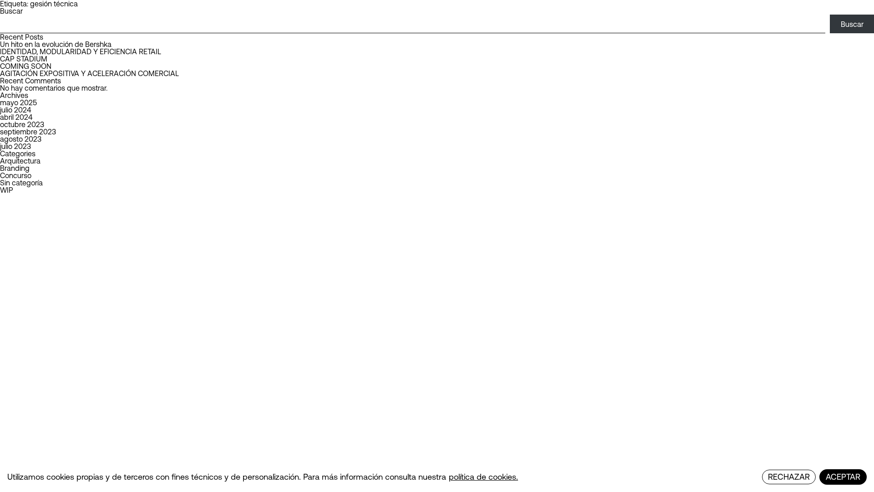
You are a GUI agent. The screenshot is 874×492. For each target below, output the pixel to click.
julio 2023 (15, 146)
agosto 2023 (20, 139)
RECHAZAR (789, 477)
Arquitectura (20, 161)
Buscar (11, 11)
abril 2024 (16, 117)
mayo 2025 (18, 102)
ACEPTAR (843, 477)
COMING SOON (25, 66)
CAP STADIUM (23, 59)
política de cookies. (483, 477)
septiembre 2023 (28, 132)
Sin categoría (21, 183)
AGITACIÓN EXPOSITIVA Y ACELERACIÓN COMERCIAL (89, 73)
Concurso (15, 175)
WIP (6, 190)
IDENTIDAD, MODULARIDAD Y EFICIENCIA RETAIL (80, 51)
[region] (437, 477)
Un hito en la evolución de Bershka (56, 44)
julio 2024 (15, 110)
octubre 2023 (22, 124)
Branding (15, 168)
